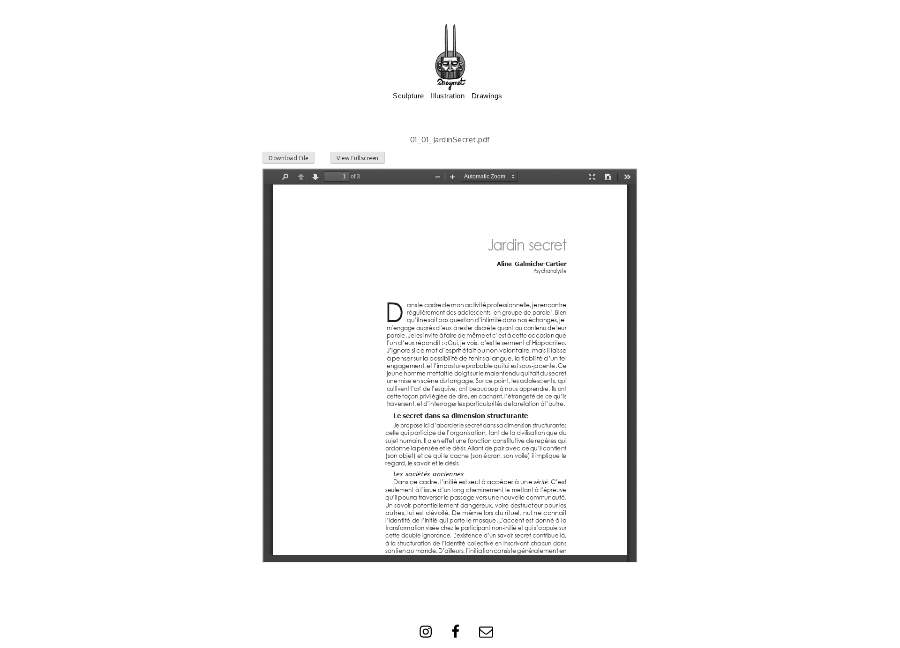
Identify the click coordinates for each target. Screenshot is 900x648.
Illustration (448, 96)
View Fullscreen (358, 158)
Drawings (487, 96)
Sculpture (408, 96)
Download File (288, 158)
